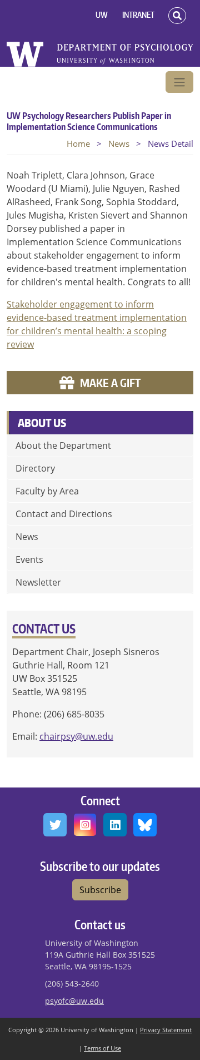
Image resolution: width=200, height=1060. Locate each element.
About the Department (63, 445)
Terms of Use (102, 1048)
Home (78, 143)
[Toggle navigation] (179, 82)
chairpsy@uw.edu (76, 736)
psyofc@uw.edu (74, 1000)
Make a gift (110, 382)
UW (102, 14)
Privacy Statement (166, 1030)
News (118, 143)
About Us (42, 422)
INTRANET (138, 14)
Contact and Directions (64, 514)
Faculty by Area (47, 491)
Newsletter (38, 582)
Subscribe (100, 890)
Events (29, 559)
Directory (35, 468)
